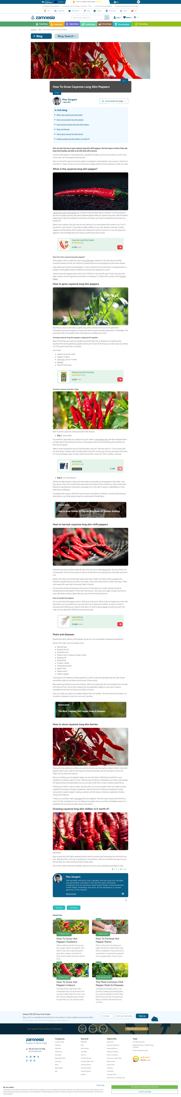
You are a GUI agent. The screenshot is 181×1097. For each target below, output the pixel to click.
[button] (57, 101)
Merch (56, 1064)
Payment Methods (112, 1048)
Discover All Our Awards (136, 1029)
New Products (85, 1048)
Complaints (110, 1071)
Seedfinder (84, 1042)
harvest (105, 570)
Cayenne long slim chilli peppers (64, 213)
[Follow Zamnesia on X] (38, 1057)
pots (63, 359)
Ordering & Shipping (112, 1051)
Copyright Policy (111, 1074)
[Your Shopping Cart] (136, 17)
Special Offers (59, 1068)
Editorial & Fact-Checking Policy (116, 1078)
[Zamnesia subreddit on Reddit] (31, 1061)
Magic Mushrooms (60, 1058)
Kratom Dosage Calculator (140, 1050)
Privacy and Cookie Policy (114, 1058)
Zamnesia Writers (86, 1064)
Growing (59, 908)
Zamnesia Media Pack (87, 1061)
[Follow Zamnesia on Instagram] (31, 1057)
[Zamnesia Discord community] (34, 1061)
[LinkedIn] (123, 893)
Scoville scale (88, 260)
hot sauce (78, 798)
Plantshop (73, 908)
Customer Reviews (86, 1058)
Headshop (58, 1045)
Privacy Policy (51, 1020)
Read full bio (71, 894)
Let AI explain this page (114, 101)
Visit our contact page (35, 1051)
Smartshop (58, 1055)
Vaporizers (58, 1048)
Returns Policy (111, 1061)
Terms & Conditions (112, 1055)
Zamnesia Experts (86, 1068)
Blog (82, 1045)
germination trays (101, 439)
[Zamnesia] (49, 17)
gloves (105, 607)
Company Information (113, 1045)
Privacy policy (100, 1085)
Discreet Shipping (86, 1071)
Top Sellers (84, 1051)
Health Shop (58, 1051)
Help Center (110, 1042)
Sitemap (83, 1074)
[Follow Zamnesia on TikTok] (27, 1061)
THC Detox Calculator (139, 1042)
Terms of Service (62, 1020)
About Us (83, 1055)
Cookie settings (144, 1091)
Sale (56, 1071)
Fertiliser (60, 362)
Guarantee (110, 1068)
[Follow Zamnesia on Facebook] (27, 1057)
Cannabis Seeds (59, 1042)
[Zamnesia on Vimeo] (34, 1057)
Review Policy (111, 1064)
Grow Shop (58, 1061)
